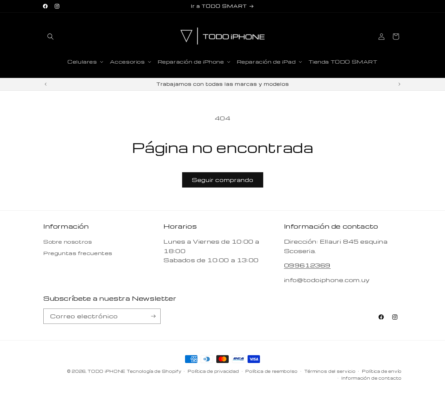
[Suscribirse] (153, 316)
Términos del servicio (330, 371)
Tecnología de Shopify (154, 371)
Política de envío (382, 371)
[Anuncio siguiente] (399, 84)
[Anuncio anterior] (45, 84)
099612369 (307, 265)
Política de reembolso (271, 371)
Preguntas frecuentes (77, 253)
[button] (50, 36)
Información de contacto (371, 378)
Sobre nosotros (67, 241)
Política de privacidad (213, 371)
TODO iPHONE (106, 371)
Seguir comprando (222, 179)
